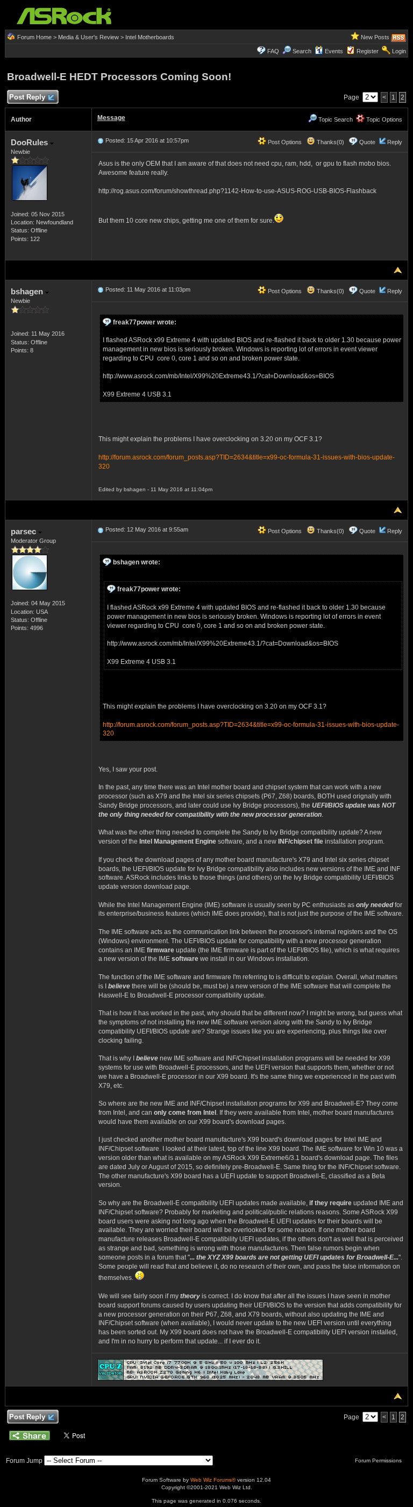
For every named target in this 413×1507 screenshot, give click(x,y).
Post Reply (27, 97)
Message (111, 118)
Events (334, 51)
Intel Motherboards (149, 37)
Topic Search (335, 119)
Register (368, 51)
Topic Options (383, 119)
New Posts (375, 37)
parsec (24, 531)
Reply (394, 142)
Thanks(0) (329, 142)
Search (302, 51)
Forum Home (34, 37)
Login (399, 51)
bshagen (28, 291)
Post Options (284, 142)
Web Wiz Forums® (213, 1480)
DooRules (30, 142)
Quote (367, 142)
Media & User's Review (88, 37)
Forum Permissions (379, 1460)
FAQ (273, 51)
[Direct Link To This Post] (100, 140)
